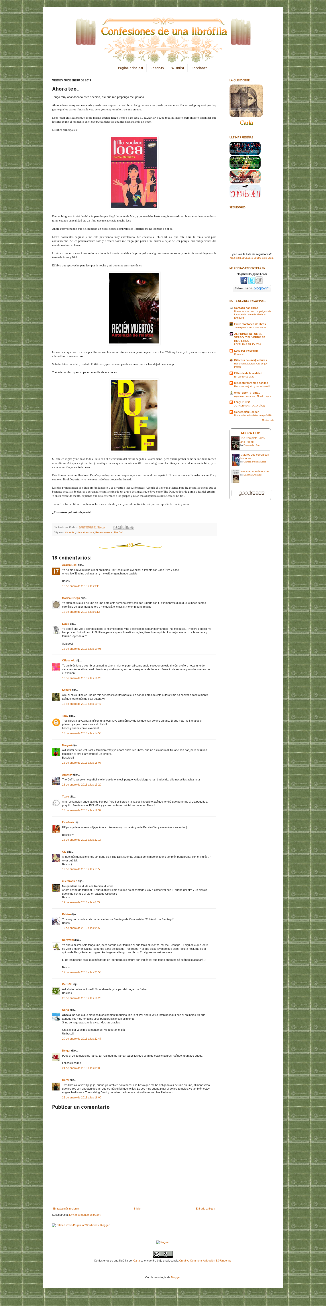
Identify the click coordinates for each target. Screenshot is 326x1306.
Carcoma (239, 354)
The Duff (118, 532)
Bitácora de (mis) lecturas (250, 360)
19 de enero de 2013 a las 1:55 (81, 869)
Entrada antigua (205, 1208)
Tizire (65, 796)
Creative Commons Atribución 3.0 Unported (205, 1260)
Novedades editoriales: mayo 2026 (252, 415)
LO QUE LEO (242, 402)
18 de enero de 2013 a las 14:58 (81, 733)
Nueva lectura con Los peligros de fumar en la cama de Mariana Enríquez (252, 314)
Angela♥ (67, 774)
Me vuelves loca (85, 532)
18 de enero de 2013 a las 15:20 (81, 784)
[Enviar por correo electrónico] (115, 527)
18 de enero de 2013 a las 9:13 (81, 611)
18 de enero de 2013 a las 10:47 (81, 703)
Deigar (66, 1050)
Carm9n (67, 984)
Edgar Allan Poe (252, 445)
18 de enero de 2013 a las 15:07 (81, 762)
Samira (66, 690)
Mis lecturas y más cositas (251, 383)
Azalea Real (69, 564)
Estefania (68, 822)
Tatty (65, 715)
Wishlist (177, 68)
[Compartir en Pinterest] (132, 527)
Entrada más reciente (66, 1208)
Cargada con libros (246, 308)
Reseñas (157, 68)
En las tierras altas (244, 376)
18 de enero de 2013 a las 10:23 (81, 678)
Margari (67, 745)
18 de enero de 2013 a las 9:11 (81, 586)
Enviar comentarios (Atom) (85, 1214)
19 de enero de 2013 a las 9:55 (81, 928)
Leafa (65, 623)
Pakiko (66, 914)
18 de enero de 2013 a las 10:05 (81, 648)
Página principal (130, 68)
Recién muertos (103, 532)
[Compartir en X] (123, 527)
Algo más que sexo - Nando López (252, 396)
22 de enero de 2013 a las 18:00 (81, 1097)
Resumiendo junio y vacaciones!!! (252, 386)
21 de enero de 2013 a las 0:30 (81, 1068)
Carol (65, 1080)
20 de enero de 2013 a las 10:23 (81, 998)
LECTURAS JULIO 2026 (247, 344)
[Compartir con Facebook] (128, 527)
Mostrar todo (268, 420)
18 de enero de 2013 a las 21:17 (81, 839)
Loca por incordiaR (246, 350)
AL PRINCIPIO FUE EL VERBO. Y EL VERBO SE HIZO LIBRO (249, 337)
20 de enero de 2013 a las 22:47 (81, 1038)
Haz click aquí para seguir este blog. (252, 257)
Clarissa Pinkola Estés (255, 461)
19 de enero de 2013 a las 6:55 (81, 902)
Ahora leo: (250, 433)
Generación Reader (246, 412)
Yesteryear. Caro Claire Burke (250, 327)
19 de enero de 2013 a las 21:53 (81, 972)
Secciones (200, 68)
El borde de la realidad (248, 373)
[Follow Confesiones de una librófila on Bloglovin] (252, 290)
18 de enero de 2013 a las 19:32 (81, 810)
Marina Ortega (71, 598)
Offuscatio (68, 660)
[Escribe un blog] (119, 527)
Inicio (137, 1208)
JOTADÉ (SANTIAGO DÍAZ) (249, 405)
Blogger (175, 1277)
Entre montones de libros (250, 324)
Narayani (68, 940)
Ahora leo (70, 532)
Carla (65, 1009)
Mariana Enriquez (252, 475)
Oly (64, 851)
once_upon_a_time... (247, 392)
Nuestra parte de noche (254, 471)
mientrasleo (69, 881)
